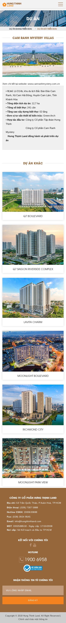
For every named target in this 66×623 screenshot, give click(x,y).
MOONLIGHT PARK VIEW (33, 482)
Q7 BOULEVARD (33, 216)
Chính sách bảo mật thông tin (33, 619)
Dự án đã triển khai (47, 28)
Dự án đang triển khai (20, 28)
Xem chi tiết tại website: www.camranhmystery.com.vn (31, 83)
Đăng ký (33, 600)
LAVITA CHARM (33, 322)
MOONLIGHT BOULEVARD (33, 375)
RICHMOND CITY (33, 429)
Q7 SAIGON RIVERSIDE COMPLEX (33, 269)
